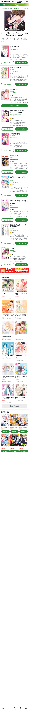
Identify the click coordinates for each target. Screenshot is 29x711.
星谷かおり (12, 48)
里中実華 (12, 69)
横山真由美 (12, 135)
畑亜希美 (12, 250)
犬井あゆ (12, 228)
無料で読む (5, 431)
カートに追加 (22, 62)
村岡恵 (11, 205)
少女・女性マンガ (14, 49)
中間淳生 (12, 91)
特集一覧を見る (14, 406)
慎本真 (11, 180)
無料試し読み (7, 62)
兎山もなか (18, 114)
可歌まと (12, 157)
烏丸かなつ (12, 114)
